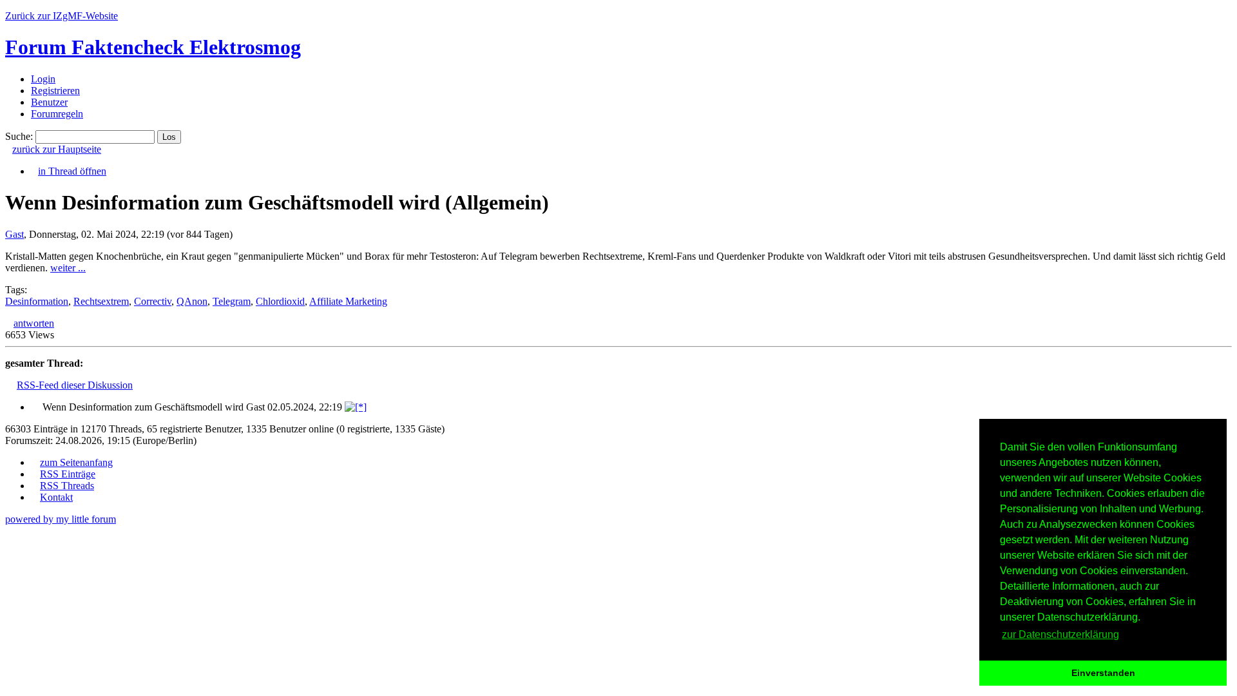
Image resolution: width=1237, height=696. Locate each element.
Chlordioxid (280, 301)
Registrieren (55, 90)
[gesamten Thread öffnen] (356, 406)
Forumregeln (57, 113)
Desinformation (36, 301)
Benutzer (49, 102)
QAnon (192, 301)
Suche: (19, 136)
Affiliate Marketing (348, 301)
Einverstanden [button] (1103, 673)
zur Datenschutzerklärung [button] (1060, 634)
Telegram (232, 301)
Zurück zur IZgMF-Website (61, 15)
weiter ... (68, 267)
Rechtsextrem (101, 301)
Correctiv (152, 301)
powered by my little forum (60, 519)
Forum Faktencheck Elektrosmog (153, 47)
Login (43, 78)
